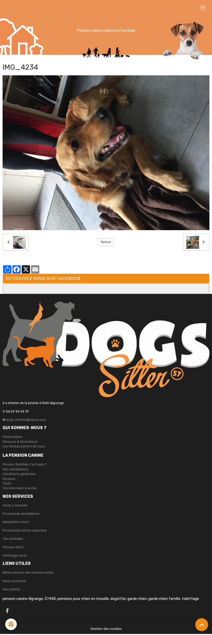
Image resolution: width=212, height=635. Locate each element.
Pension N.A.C (13, 547)
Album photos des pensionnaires (28, 572)
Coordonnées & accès (20, 488)
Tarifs (7, 483)
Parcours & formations (20, 442)
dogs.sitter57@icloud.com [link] (26, 420)
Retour (106, 242)
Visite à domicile (15, 505)
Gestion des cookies (106, 629)
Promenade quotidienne (21, 514)
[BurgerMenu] (202, 7)
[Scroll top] (201, 624)
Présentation (12, 437)
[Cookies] (11, 624)
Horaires (9, 479)
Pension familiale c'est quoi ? (25, 464)
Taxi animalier (13, 539)
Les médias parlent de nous (24, 446)
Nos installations (15, 469)
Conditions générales (19, 474)
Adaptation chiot (16, 522)
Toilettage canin (15, 555)
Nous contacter (14, 581)
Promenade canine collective (25, 530)
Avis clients (11, 589)
